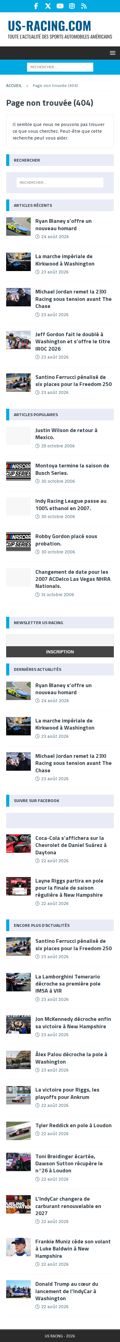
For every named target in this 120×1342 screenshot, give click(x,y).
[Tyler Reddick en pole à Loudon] (18, 1131)
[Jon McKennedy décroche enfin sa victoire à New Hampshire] (18, 1024)
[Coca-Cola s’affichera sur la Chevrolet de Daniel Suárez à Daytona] (18, 843)
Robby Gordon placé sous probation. (66, 539)
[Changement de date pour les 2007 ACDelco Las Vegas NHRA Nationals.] (18, 577)
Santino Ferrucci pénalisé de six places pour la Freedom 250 (73, 380)
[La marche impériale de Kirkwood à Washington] (18, 262)
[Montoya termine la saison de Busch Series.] (18, 471)
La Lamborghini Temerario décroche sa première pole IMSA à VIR (68, 983)
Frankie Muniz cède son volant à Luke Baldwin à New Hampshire (73, 1248)
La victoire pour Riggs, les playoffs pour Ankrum (67, 1093)
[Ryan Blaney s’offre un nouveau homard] (18, 226)
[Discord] (84, 6)
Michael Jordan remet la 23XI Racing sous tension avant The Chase (73, 298)
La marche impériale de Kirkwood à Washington (64, 259)
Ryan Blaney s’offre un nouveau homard (63, 224)
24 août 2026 (55, 236)
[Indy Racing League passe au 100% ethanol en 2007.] (18, 506)
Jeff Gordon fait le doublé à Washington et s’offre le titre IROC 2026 (72, 341)
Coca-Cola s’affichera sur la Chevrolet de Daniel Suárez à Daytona (71, 845)
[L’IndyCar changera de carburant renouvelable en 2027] (18, 1204)
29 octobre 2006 (58, 445)
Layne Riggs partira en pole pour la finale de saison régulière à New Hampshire (69, 887)
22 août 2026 (55, 860)
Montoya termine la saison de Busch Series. (72, 469)
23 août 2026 (55, 272)
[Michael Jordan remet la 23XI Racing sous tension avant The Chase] (18, 297)
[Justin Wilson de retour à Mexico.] (18, 436)
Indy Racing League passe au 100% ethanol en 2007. (70, 504)
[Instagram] (72, 6)
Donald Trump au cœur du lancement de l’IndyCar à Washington (66, 1291)
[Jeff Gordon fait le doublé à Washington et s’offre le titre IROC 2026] (18, 340)
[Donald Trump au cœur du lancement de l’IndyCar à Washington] (18, 1289)
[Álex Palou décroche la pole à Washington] (18, 1060)
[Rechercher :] (60, 67)
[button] (111, 52)
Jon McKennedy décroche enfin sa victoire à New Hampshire (73, 1022)
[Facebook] (36, 6)
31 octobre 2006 (57, 594)
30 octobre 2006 (58, 481)
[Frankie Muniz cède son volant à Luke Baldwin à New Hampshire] (18, 1247)
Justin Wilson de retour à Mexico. (66, 433)
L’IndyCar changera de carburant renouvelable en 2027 (68, 1205)
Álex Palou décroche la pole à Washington (71, 1057)
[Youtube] (60, 6)
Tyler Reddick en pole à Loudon (73, 1125)
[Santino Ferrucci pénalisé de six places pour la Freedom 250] (18, 382)
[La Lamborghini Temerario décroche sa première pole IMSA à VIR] (18, 982)
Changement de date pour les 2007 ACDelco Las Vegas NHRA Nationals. (72, 579)
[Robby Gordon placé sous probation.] (18, 542)
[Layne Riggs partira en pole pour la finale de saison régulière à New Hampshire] (18, 886)
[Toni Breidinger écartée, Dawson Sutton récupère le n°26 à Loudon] (18, 1162)
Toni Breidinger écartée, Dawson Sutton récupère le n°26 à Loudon (69, 1163)
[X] (48, 6)
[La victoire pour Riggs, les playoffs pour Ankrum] (18, 1095)
